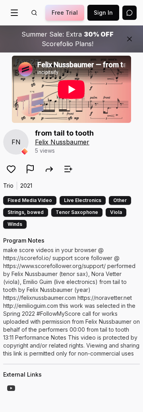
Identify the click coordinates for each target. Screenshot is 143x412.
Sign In (103, 12)
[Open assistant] (129, 13)
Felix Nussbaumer (62, 142)
